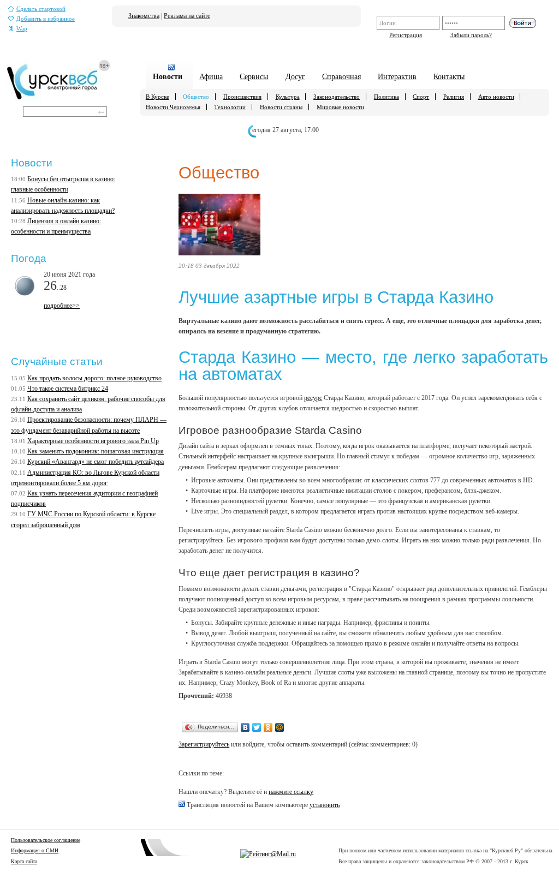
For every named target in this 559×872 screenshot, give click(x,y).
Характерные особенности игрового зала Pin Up (93, 441)
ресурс (313, 398)
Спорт (421, 96)
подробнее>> (62, 305)
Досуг (295, 76)
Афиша (211, 76)
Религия (453, 96)
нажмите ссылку (291, 792)
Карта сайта (24, 861)
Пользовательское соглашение (45, 840)
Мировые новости (340, 107)
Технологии (230, 107)
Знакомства (143, 16)
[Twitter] (257, 727)
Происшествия (242, 96)
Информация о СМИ (34, 850)
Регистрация (405, 35)
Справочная (341, 76)
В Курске (157, 96)
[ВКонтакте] (245, 727)
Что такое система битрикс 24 (67, 388)
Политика (386, 96)
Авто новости (496, 96)
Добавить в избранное (45, 19)
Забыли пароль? (471, 35)
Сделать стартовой (41, 9)
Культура (288, 96)
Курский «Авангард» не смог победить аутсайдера (95, 461)
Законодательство (336, 96)
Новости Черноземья (173, 107)
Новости (167, 76)
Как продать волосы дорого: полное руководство (94, 378)
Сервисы (254, 76)
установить (325, 805)
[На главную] (59, 99)
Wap (21, 29)
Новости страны (281, 107)
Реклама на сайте (187, 16)
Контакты (449, 76)
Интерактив (397, 76)
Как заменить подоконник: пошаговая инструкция (95, 451)
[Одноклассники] (268, 727)
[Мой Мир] (280, 727)
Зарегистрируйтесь (204, 744)
